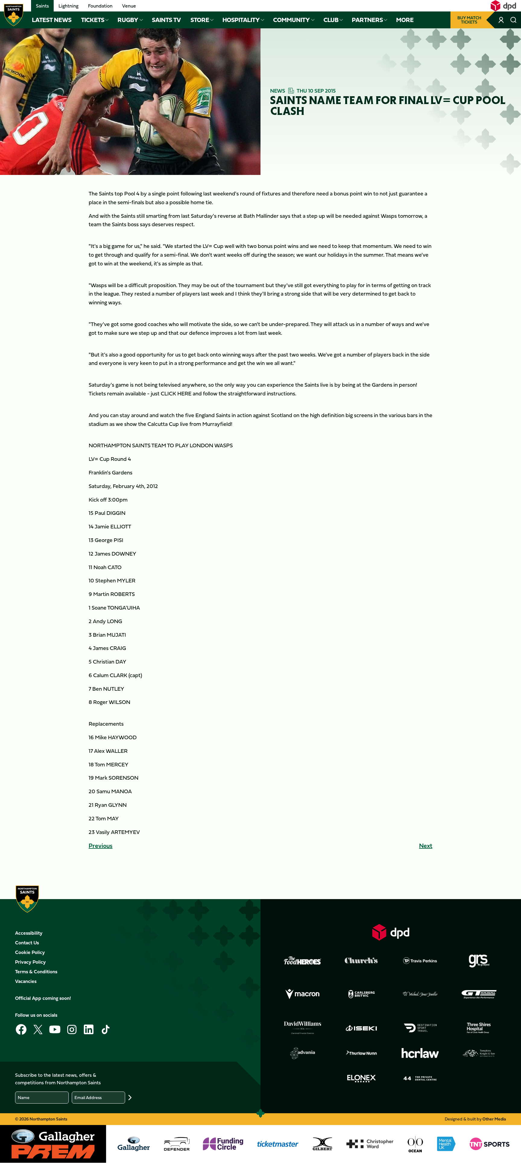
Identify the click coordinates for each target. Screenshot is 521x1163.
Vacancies (25, 981)
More (405, 19)
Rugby (128, 19)
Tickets (92, 19)
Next (425, 845)
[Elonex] (361, 1078)
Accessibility (29, 932)
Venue (129, 5)
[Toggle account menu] (501, 19)
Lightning (68, 5)
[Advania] (302, 1053)
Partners (367, 19)
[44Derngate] (420, 1078)
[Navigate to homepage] (13, 15)
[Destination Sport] (420, 1028)
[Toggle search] (513, 19)
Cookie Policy (30, 952)
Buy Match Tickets (469, 19)
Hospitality (241, 19)
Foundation (100, 5)
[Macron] (302, 994)
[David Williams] (302, 1028)
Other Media (494, 1119)
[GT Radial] (479, 994)
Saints (42, 5)
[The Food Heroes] (302, 960)
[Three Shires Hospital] (479, 1028)
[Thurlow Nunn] (361, 1053)
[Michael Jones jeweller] (420, 994)
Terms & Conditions (36, 971)
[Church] (361, 960)
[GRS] (479, 960)
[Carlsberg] (361, 994)
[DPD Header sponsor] (503, 5)
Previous (100, 845)
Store (200, 19)
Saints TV (166, 19)
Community (291, 19)
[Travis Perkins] (420, 960)
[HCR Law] (420, 1053)
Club (331, 19)
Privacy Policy (30, 961)
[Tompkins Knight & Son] (479, 1053)
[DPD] (390, 932)
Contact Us (27, 942)
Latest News (51, 19)
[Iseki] (361, 1028)
